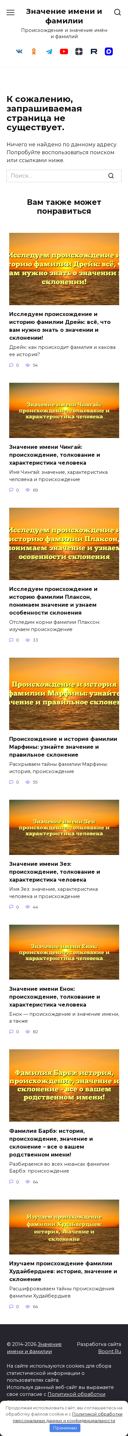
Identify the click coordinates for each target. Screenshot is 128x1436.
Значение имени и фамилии (64, 16)
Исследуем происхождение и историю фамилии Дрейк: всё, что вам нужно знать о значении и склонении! (60, 326)
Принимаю (65, 1427)
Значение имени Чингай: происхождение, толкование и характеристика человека (54, 455)
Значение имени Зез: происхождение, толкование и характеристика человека (54, 872)
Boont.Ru (109, 1351)
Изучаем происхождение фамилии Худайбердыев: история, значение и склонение (63, 1271)
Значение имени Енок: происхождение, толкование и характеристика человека (54, 997)
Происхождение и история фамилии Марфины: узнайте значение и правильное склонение (63, 747)
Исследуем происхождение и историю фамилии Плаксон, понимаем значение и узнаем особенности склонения (53, 601)
